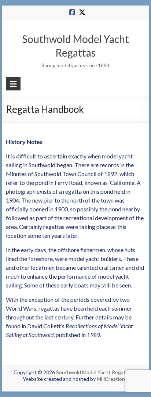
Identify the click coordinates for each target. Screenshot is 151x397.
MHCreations (112, 379)
